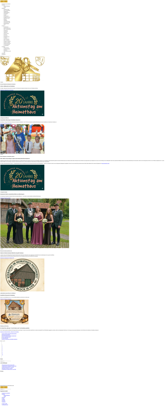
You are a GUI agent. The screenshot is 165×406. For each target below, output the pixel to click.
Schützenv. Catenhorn (7, 41)
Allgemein (3, 8)
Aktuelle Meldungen (7, 6)
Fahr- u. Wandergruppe (7, 29)
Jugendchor (5, 32)
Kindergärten (6, 13)
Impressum (3, 54)
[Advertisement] (26, 378)
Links (4, 24)
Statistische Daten (6, 9)
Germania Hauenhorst (7, 43)
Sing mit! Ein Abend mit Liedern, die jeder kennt (9, 335)
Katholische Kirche (7, 18)
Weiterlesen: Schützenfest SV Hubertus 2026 (7, 257)
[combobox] (6, 56)
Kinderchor (5, 34)
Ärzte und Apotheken (7, 10)
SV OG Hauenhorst (7, 44)
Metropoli (5, 19)
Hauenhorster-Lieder (7, 22)
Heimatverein (6, 31)
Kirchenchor (5, 35)
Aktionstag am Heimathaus (6, 334)
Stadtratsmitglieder (6, 12)
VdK (4, 52)
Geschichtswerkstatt (7, 21)
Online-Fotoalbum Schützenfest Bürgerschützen (9, 333)
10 (2, 354)
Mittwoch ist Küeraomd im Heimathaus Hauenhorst (9, 339)
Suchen (1, 56)
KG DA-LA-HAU (6, 33)
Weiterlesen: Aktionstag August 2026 (6, 123)
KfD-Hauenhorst (6, 47)
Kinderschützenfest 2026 (105, 163)
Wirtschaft (3, 53)
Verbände (3, 46)
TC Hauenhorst (6, 45)
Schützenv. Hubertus (7, 42)
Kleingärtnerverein (6, 36)
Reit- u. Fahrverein (6, 40)
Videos (5, 7)
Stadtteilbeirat (6, 11)
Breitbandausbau (6, 23)
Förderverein (6, 30)
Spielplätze (5, 20)
